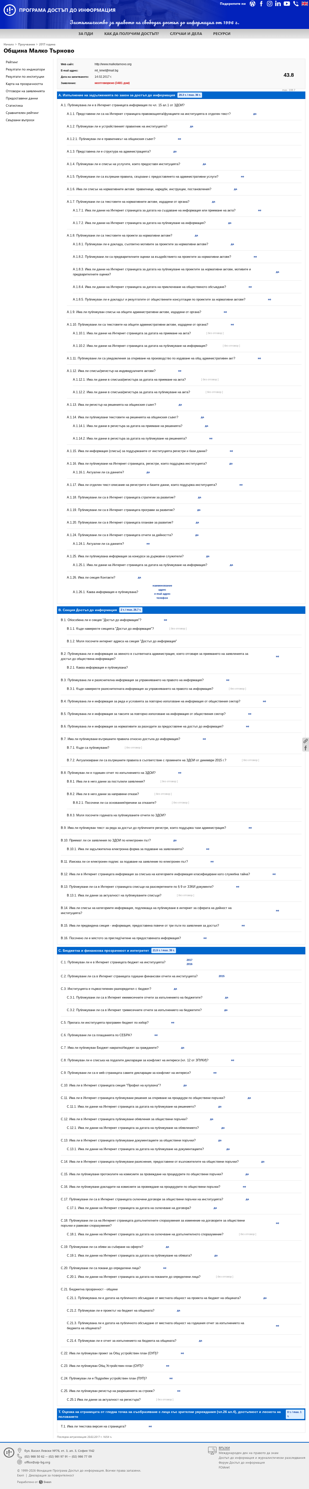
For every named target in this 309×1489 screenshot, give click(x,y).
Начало (9, 44)
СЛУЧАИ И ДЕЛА (186, 33)
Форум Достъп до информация (242, 1462)
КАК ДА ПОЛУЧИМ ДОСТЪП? (131, 33)
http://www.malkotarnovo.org (113, 64)
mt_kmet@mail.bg (106, 70)
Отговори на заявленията (25, 91)
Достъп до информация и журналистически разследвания (262, 1457)
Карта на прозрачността (24, 83)
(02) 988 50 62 (34, 1456)
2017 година (47, 44)
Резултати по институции (25, 76)
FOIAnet (224, 1467)
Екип (20, 1475)
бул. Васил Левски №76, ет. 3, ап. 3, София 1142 (59, 1450)
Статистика (14, 105)
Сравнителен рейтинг (22, 112)
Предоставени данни (22, 98)
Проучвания (26, 44)
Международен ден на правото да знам (248, 1453)
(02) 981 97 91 (58, 1456)
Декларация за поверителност (51, 1475)
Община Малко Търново (39, 50)
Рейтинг (12, 62)
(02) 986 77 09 (82, 1456)
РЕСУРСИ (222, 33)
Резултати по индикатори (25, 69)
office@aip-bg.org (37, 1462)
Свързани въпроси (20, 120)
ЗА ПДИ (85, 33)
